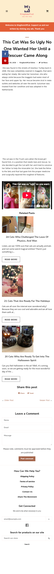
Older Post (9, 400)
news (27, 37)
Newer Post (45, 400)
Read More (11, 259)
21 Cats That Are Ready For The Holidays (27, 301)
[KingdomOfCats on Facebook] (27, 525)
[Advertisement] (27, 125)
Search (27, 544)
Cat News (44, 63)
